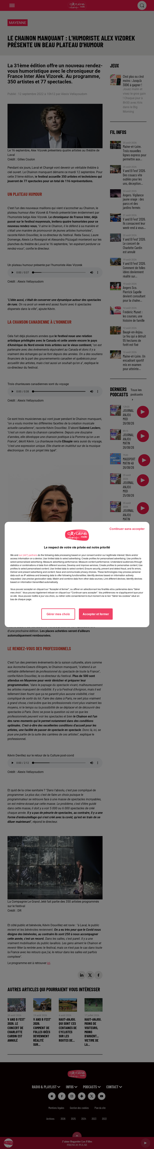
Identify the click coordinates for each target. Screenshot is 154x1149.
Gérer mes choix (58, 614)
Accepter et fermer (96, 614)
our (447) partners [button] (28, 555)
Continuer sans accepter (127, 529)
